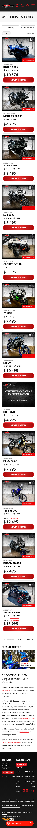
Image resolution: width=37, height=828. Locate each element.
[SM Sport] (8, 5)
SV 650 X (8, 214)
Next (28, 639)
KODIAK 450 (10, 66)
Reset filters (31, 33)
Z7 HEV (7, 313)
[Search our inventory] (17, 6)
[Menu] (33, 6)
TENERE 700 (10, 510)
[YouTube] (30, 790)
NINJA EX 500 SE (12, 116)
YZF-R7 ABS (10, 165)
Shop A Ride (13, 816)
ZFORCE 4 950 (11, 612)
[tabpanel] (25, 779)
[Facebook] (24, 790)
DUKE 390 (9, 412)
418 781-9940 (10, 777)
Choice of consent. (14, 807)
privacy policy (28, 805)
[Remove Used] (9, 33)
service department (28, 718)
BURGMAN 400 (12, 563)
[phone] (22, 6)
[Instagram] (27, 790)
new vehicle (6, 690)
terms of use (5, 807)
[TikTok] (34, 790)
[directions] (28, 6)
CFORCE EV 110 (12, 264)
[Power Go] (18, 819)
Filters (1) (11, 28)
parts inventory (24, 732)
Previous (10, 639)
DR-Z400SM (10, 461)
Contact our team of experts (11, 742)
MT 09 (7, 362)
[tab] (21, 764)
